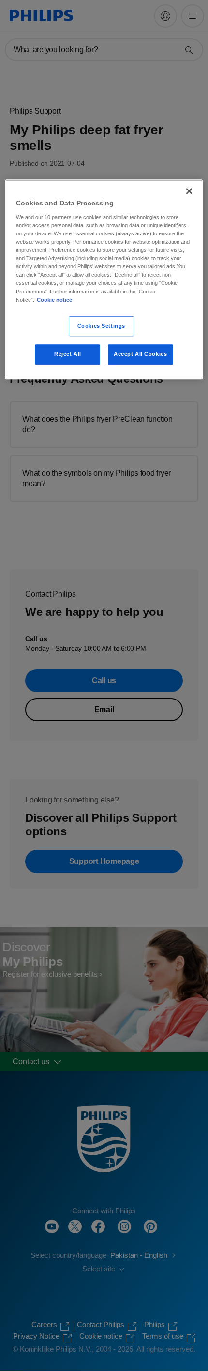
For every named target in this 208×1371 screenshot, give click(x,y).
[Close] (189, 191)
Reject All (67, 354)
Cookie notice (54, 300)
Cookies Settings (101, 326)
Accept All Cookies (140, 354)
